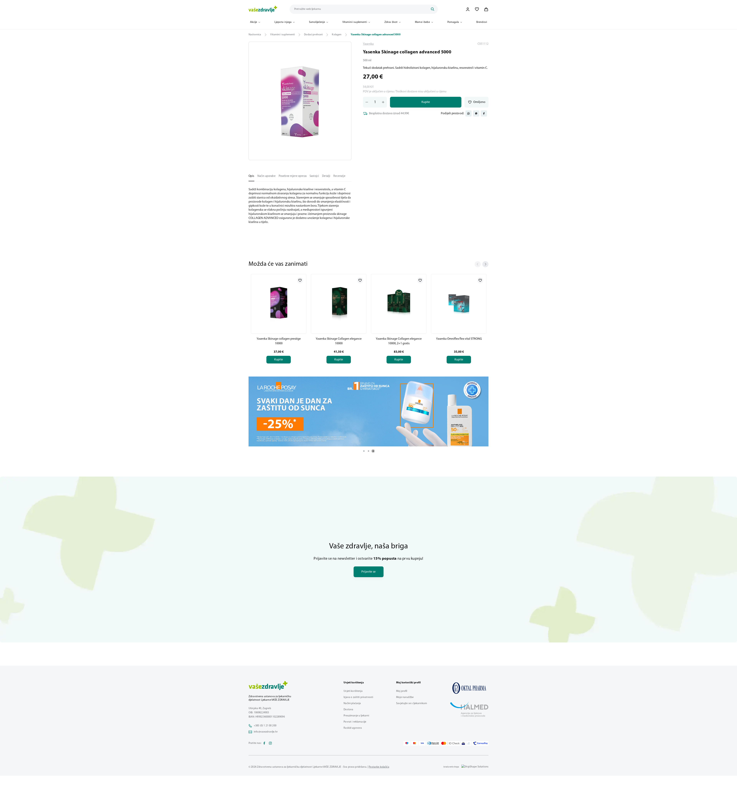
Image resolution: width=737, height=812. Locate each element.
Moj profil (401, 691)
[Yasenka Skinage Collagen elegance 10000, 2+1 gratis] (398, 303)
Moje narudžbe (405, 697)
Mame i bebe (422, 22)
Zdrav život (391, 22)
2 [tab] (368, 451)
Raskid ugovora (353, 728)
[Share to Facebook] (484, 113)
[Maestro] (406, 743)
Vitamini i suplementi (354, 22)
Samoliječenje (317, 22)
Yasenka (368, 44)
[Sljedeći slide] (485, 264)
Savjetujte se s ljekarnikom (411, 703)
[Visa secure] (463, 743)
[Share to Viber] (476, 113)
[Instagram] (270, 743)
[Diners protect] (468, 743)
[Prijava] (467, 9)
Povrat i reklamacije (355, 721)
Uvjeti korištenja (353, 691)
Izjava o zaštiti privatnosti (358, 697)
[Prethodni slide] (478, 264)
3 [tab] (373, 451)
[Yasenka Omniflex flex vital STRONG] (458, 303)
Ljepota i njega (283, 22)
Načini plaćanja (352, 703)
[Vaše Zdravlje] (263, 9)
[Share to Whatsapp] (468, 113)
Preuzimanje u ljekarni (356, 715)
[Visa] (422, 743)
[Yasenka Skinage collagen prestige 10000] (278, 303)
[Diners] (433, 743)
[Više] (368, 411)
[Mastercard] (414, 743)
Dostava (348, 709)
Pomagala (453, 22)
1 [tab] (363, 451)
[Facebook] (264, 743)
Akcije (253, 22)
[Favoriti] (477, 9)
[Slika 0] (300, 101)
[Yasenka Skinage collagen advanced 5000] (469, 688)
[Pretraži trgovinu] (432, 9)
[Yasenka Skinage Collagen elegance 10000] (338, 303)
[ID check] (450, 743)
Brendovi (481, 22)
